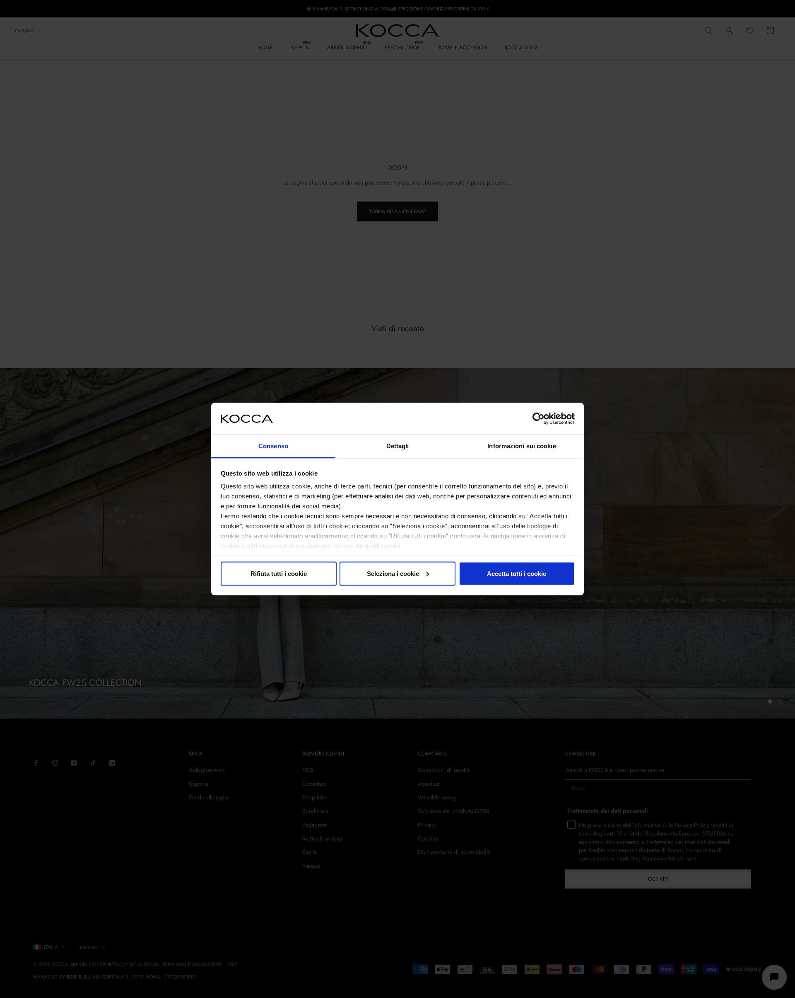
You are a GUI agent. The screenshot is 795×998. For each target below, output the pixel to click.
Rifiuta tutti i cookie (279, 573)
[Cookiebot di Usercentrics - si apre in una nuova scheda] (538, 418)
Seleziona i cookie (393, 573)
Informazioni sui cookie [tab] (521, 445)
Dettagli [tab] (397, 445)
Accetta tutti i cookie (516, 573)
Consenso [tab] (273, 445)
